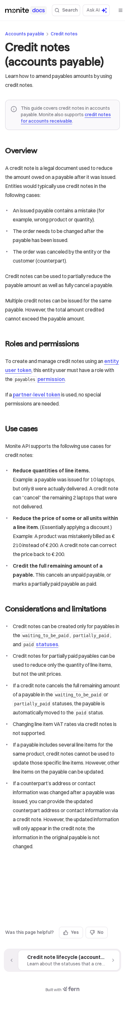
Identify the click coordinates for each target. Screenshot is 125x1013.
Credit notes (64, 34)
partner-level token (36, 394)
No (100, 932)
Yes (75, 932)
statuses (47, 644)
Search (70, 10)
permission (51, 379)
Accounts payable (24, 34)
